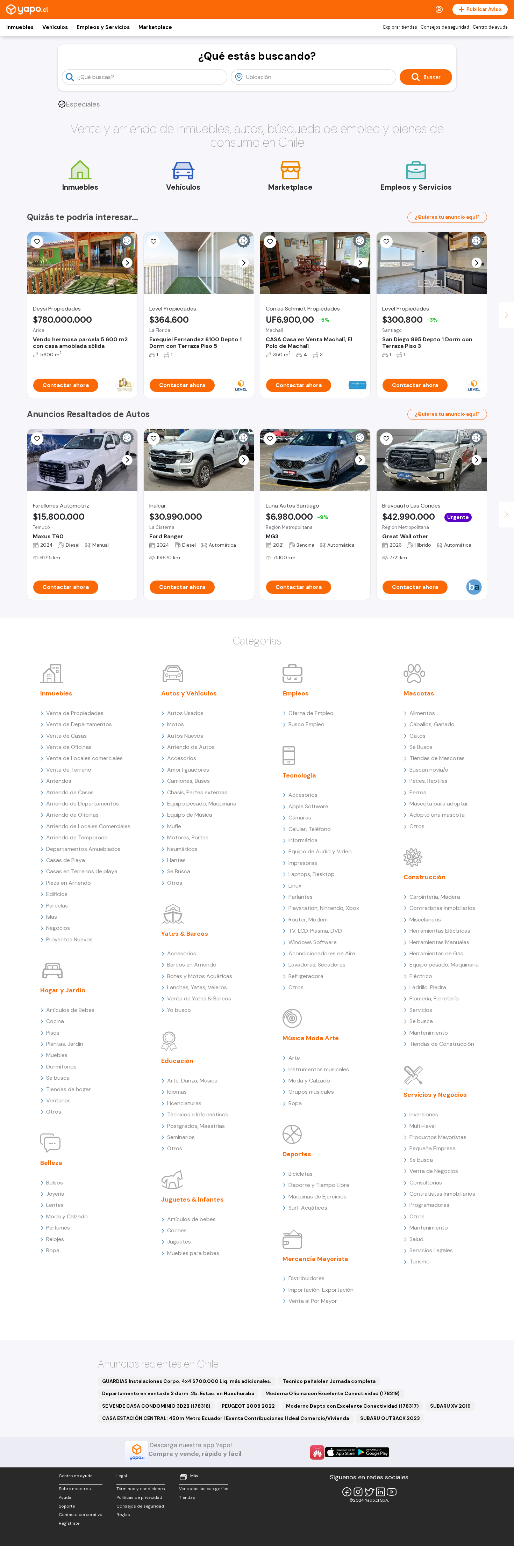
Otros (53, 1111)
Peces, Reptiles (428, 781)
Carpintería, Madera (434, 896)
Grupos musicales (311, 1091)
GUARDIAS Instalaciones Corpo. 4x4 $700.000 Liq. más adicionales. (186, 1381)
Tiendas (187, 1497)
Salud (416, 1239)
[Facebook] (346, 1491)
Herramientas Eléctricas (439, 930)
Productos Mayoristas (437, 1137)
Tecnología (299, 775)
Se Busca (178, 871)
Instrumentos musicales (318, 1069)
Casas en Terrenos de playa (81, 871)
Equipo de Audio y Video (320, 851)
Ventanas (58, 1100)
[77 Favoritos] (386, 241)
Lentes (55, 1205)
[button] (127, 263)
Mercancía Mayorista (315, 1259)
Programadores (429, 1205)
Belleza (51, 1163)
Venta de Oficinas (69, 747)
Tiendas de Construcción (441, 1044)
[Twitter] (369, 1491)
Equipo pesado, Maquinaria (201, 803)
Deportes (297, 1154)
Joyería (55, 1193)
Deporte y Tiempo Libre (318, 1185)
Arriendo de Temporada (77, 837)
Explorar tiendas (400, 27)
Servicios (420, 1010)
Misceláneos (425, 919)
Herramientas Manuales (439, 942)
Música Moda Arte (311, 1038)
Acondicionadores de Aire (321, 953)
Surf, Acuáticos (307, 1207)
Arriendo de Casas (70, 792)
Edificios (56, 894)
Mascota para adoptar (438, 803)
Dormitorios (61, 1066)
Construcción (424, 877)
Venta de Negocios (433, 1171)
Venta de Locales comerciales (84, 758)
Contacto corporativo (80, 1514)
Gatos (417, 735)
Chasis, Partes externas (197, 792)
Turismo (419, 1261)
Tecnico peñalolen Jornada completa (329, 1381)
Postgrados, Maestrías (196, 1126)
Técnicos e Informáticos (197, 1114)
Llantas (176, 860)
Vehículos (55, 27)
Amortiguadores (188, 769)
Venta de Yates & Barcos (199, 998)
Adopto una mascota (437, 814)
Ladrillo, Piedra (427, 987)
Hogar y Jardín (62, 990)
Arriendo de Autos (191, 747)
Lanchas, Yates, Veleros (197, 987)
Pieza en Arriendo (68, 883)
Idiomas (177, 1091)
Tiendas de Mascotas (437, 758)
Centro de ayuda (490, 27)
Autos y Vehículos (189, 693)
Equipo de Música (189, 814)
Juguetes (179, 1241)
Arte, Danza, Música (192, 1080)
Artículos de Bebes (70, 1010)
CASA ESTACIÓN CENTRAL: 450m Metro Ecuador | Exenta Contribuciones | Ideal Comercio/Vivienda (225, 1418)
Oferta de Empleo (311, 713)
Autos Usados (185, 713)
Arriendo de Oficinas (72, 814)
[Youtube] (391, 1491)
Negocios (58, 928)
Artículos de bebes (191, 1219)
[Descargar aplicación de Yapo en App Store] (341, 1452)
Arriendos (58, 781)
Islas (51, 916)
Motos (175, 724)
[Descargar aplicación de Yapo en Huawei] (317, 1452)
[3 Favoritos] (37, 241)
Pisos (52, 1032)
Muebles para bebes (193, 1253)
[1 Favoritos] (270, 241)
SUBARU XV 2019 (450, 1406)
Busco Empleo (306, 724)
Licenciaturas (184, 1103)
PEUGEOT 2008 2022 (248, 1406)
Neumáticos (182, 849)
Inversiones (423, 1114)
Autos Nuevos (185, 735)
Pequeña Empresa (432, 1148)
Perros (417, 792)
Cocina (55, 1021)
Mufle (174, 826)
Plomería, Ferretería (434, 998)
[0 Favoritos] (37, 438)
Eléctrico (420, 976)
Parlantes (300, 896)
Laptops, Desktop (311, 874)
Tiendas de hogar (68, 1089)
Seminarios (181, 1137)
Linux (294, 885)
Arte (294, 1058)
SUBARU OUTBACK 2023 (390, 1418)
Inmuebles (20, 27)
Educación (177, 1061)
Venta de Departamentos (79, 724)
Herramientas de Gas (436, 953)
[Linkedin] (380, 1491)
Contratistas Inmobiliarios (442, 908)
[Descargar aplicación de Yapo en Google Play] (373, 1452)
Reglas (123, 1514)
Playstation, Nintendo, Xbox (323, 908)
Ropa (52, 1250)
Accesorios (181, 758)
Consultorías (425, 1182)
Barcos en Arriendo (191, 964)
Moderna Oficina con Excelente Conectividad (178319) (332, 1393)
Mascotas (419, 693)
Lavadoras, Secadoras (316, 964)
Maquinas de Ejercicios (317, 1196)
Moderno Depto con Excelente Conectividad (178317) (352, 1406)
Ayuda (65, 1497)
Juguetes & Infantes (192, 1199)
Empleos (296, 693)
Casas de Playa (65, 860)
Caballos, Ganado (432, 724)
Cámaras (299, 817)
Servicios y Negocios (435, 1095)
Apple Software (308, 806)
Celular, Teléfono (309, 829)
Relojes (55, 1239)
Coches (177, 1230)
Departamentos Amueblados (83, 849)
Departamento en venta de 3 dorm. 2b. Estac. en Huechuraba (178, 1393)
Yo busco (179, 1010)
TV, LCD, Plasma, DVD (315, 930)
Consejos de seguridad (445, 27)
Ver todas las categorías (203, 1489)
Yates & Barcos (184, 933)
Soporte (67, 1506)
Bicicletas (300, 1173)
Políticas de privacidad (139, 1497)
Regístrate (69, 1523)
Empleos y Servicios (103, 27)
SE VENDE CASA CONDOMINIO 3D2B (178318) (156, 1406)
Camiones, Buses (188, 781)
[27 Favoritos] (153, 241)
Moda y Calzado (67, 1216)
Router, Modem (308, 919)
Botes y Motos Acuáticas (199, 976)
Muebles (56, 1055)
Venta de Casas (66, 735)
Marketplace (155, 27)
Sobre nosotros (75, 1489)
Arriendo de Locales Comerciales (88, 826)
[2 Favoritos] (270, 438)
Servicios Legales (431, 1250)
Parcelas (57, 905)
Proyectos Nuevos (69, 939)
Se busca (58, 1077)
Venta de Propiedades (74, 713)
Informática (302, 840)
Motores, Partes (187, 837)
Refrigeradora (305, 976)
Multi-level (422, 1126)
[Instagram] (358, 1491)
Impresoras (302, 863)
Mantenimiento (428, 1032)
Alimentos (422, 713)
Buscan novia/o (428, 769)
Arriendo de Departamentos (82, 803)
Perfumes (58, 1227)
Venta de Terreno (68, 769)
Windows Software (312, 942)
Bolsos (54, 1182)
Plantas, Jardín (64, 1044)
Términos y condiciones (140, 1489)
